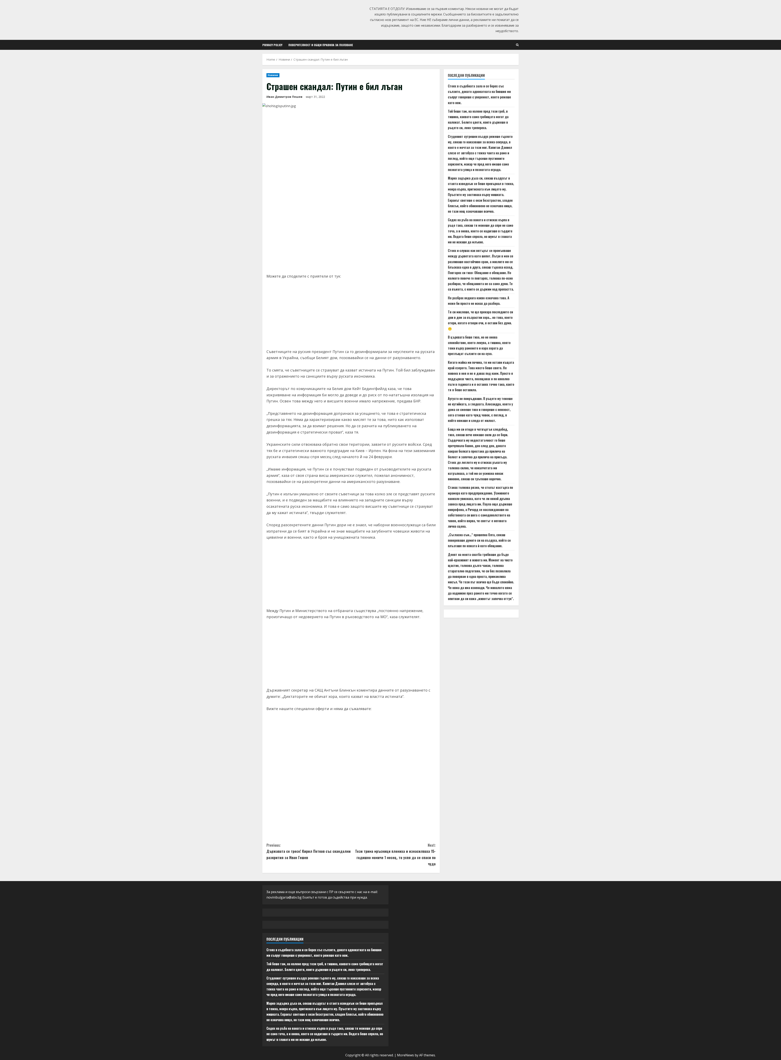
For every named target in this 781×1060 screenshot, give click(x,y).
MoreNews (405, 1055)
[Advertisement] (351, 238)
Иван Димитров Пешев (284, 97)
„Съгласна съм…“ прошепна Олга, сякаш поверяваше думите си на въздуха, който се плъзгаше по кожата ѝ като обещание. (479, 540)
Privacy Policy (272, 45)
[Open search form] (517, 45)
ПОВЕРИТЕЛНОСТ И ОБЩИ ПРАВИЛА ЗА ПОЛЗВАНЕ (320, 45)
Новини (273, 75)
